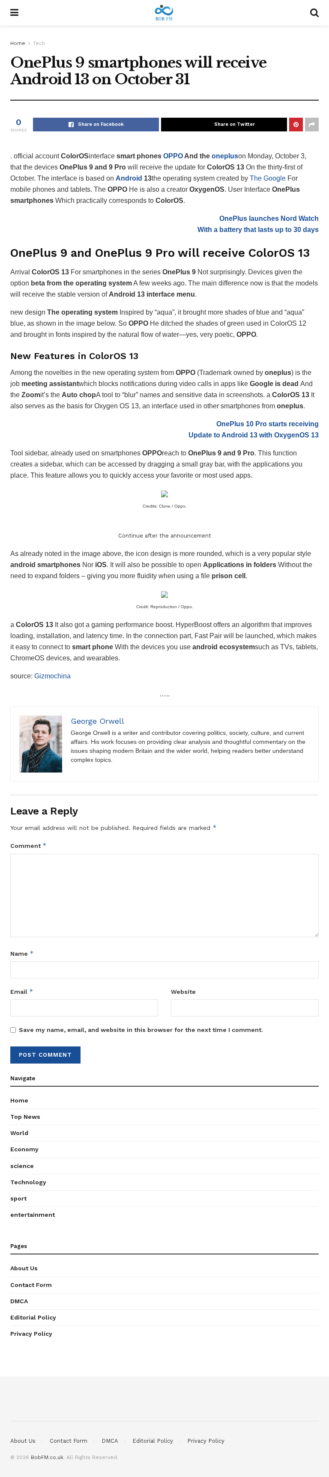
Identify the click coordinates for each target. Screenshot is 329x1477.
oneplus (225, 156)
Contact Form (31, 1284)
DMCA (19, 1301)
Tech (39, 43)
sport (18, 1198)
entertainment (32, 1214)
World (19, 1132)
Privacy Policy (31, 1333)
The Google (268, 178)
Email (21, 991)
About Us (24, 1268)
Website (183, 991)
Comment (28, 845)
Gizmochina (52, 676)
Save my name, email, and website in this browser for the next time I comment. (141, 1029)
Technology (28, 1182)
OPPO (173, 156)
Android (129, 178)
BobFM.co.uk (47, 1457)
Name (22, 953)
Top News (25, 1116)
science (22, 1165)
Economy (24, 1149)
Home (17, 43)
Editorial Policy (33, 1317)
